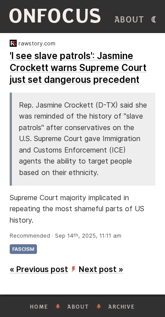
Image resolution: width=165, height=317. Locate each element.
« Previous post (39, 269)
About (129, 19)
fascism (23, 249)
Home (39, 307)
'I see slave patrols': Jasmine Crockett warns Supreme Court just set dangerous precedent (78, 67)
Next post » (101, 269)
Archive (121, 307)
